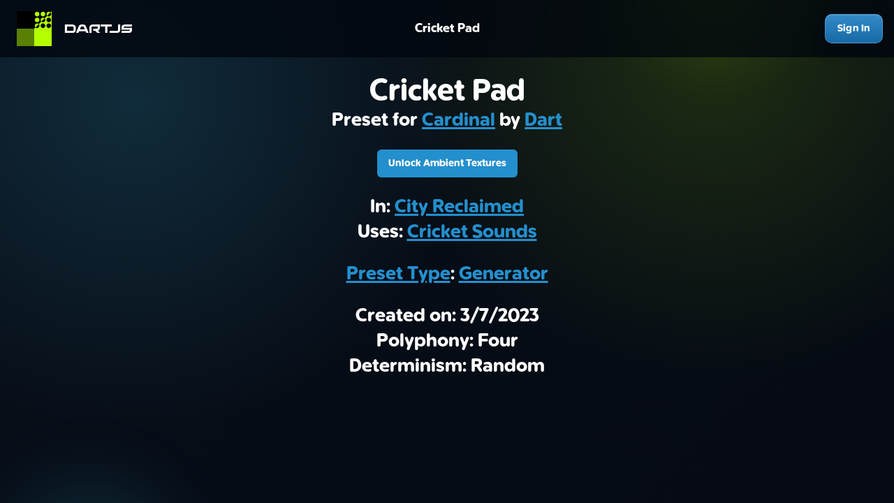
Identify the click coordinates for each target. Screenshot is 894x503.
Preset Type (398, 273)
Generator (503, 273)
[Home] (80, 29)
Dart (543, 120)
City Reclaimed (459, 206)
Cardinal (458, 120)
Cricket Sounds (472, 232)
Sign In (853, 28)
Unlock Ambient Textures (447, 163)
